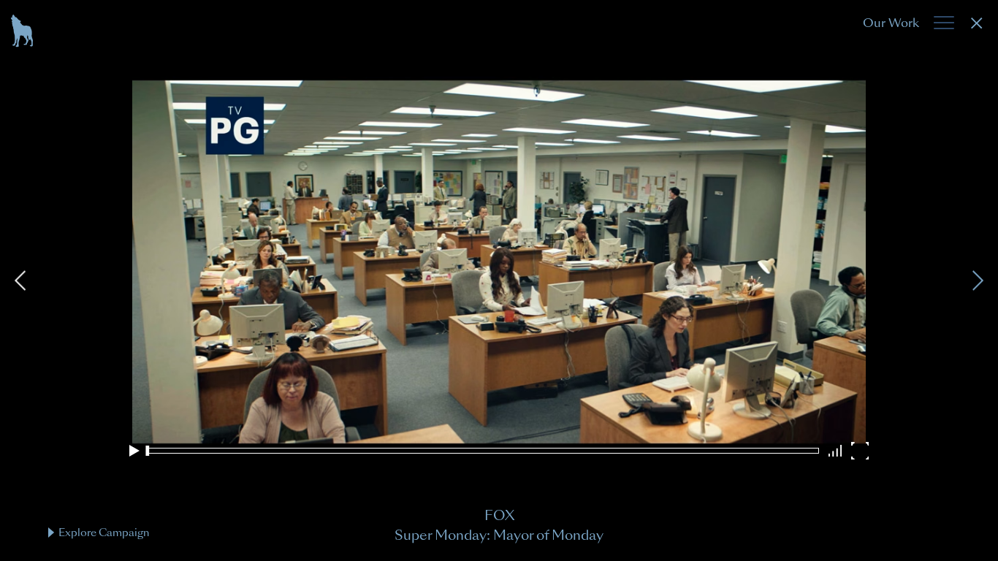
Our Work (891, 23)
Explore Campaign (103, 532)
